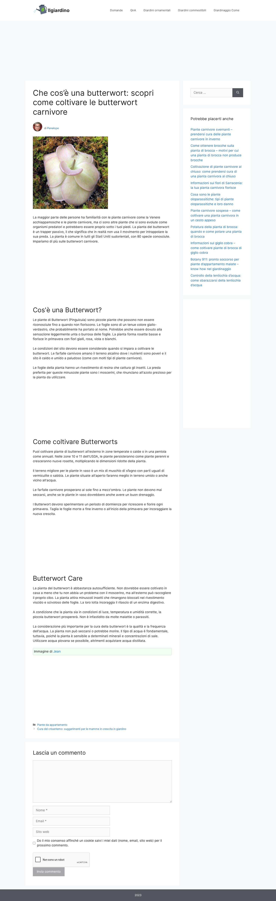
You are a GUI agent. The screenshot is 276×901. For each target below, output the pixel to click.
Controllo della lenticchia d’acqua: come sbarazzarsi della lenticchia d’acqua (216, 280)
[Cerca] (237, 92)
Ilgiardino (58, 10)
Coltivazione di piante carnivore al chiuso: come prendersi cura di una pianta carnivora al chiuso (216, 171)
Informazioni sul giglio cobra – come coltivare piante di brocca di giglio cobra (216, 247)
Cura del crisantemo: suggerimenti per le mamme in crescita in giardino (81, 728)
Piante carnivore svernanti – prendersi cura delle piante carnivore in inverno (211, 134)
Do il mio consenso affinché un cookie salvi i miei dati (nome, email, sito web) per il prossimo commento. (99, 843)
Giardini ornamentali (156, 10)
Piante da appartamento (52, 724)
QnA (133, 10)
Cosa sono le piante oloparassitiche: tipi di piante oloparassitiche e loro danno (212, 199)
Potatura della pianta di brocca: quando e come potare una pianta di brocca (216, 231)
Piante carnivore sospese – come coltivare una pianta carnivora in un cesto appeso (215, 215)
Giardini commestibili (192, 10)
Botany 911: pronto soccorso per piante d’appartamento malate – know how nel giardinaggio (215, 264)
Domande (116, 10)
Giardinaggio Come (226, 10)
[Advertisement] (138, 49)
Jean (57, 651)
